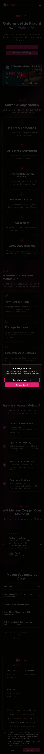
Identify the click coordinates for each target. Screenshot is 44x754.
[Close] (39, 367)
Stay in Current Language (22, 380)
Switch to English (22, 385)
